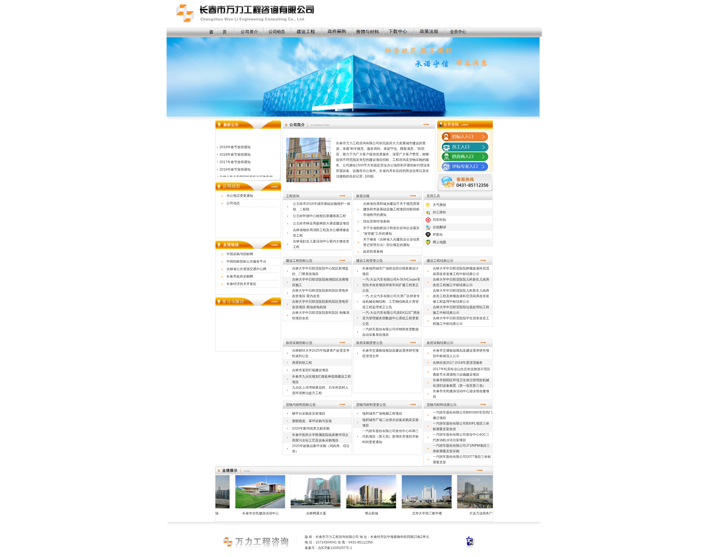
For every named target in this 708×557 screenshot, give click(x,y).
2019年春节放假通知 (235, 140)
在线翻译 (439, 227)
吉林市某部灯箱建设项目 (310, 370)
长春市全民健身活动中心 (241, 513)
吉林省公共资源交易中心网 (246, 269)
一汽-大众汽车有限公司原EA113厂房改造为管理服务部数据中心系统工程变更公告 (391, 318)
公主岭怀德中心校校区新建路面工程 (319, 216)
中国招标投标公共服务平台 (246, 261)
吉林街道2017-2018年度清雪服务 (458, 363)
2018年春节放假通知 (235, 148)
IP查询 (437, 235)
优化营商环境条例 (376, 221)
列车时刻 (439, 220)
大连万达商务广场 (463, 513)
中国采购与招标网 (240, 254)
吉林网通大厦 (297, 513)
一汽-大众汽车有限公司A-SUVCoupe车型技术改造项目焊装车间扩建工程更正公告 (391, 285)
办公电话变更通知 (240, 196)
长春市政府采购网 (240, 276)
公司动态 (233, 203)
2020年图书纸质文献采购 (311, 428)
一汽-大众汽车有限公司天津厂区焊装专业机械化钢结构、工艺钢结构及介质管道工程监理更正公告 (391, 301)
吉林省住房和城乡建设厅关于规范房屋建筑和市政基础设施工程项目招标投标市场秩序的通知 (391, 209)
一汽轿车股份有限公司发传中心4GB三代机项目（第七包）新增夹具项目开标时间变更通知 (390, 436)
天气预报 (439, 205)
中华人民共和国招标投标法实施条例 (246, 170)
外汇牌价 (439, 212)
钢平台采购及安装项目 (308, 413)
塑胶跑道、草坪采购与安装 (312, 421)
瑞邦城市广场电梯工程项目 (382, 413)
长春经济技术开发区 (241, 284)
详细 (369, 176)
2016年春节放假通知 (235, 162)
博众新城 (352, 513)
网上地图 (439, 242)
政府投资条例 (373, 251)
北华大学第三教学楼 (408, 513)
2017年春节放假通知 (235, 155)
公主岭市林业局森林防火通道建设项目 (321, 223)
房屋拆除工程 (302, 363)
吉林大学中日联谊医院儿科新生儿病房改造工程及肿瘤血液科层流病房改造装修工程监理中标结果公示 (461, 296)
